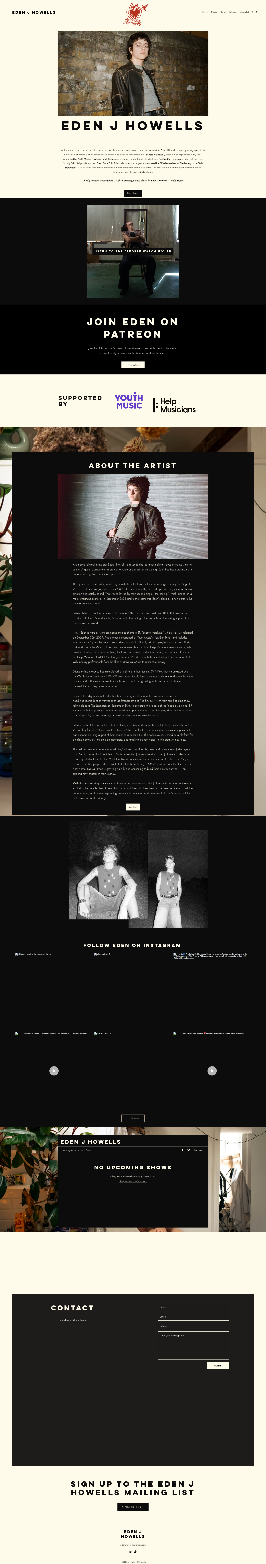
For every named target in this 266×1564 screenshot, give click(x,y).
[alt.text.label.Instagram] (252, 11)
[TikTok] (256, 11)
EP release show (168, 163)
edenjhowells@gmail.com (73, 1319)
